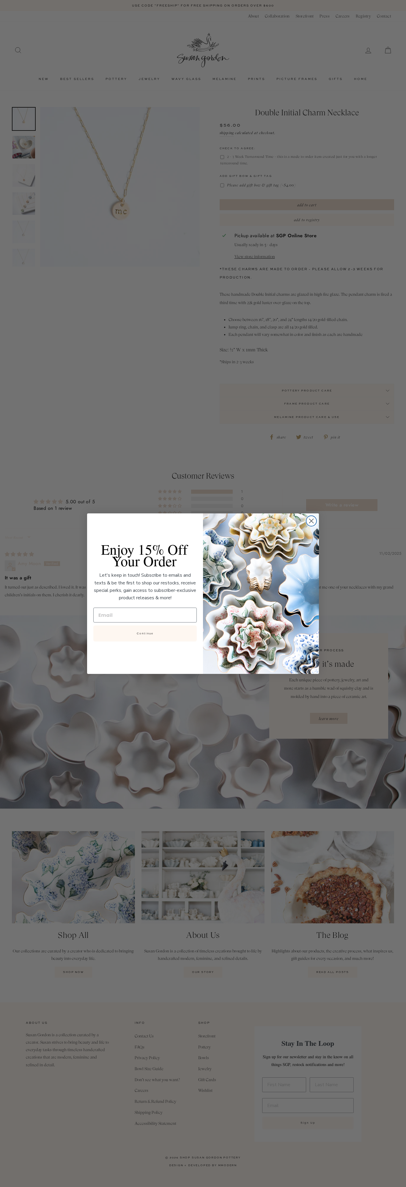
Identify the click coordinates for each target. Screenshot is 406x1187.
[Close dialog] (311, 521)
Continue (145, 633)
